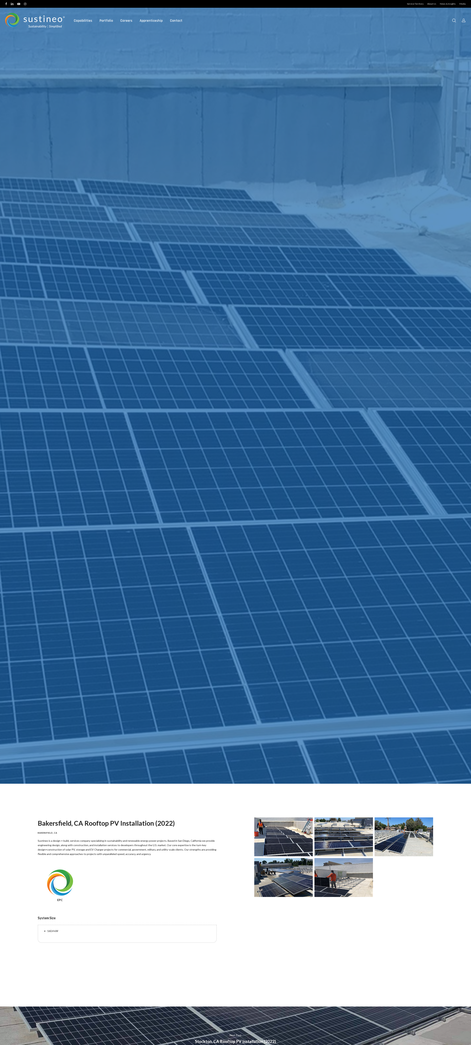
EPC (243, 426)
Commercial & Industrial (223, 426)
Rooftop (255, 426)
